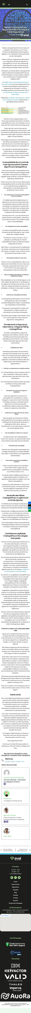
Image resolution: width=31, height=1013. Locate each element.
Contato (15, 898)
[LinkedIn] (29, 508)
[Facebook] (11, 877)
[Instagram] (15, 877)
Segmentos (15, 887)
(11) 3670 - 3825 (9, 762)
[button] (9, 4)
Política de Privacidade (15, 903)
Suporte (15, 900)
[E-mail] (5, 784)
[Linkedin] (19, 877)
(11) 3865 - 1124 (19, 762)
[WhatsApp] (29, 511)
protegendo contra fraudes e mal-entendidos (16, 570)
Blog (15, 892)
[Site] (5, 822)
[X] (29, 505)
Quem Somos (15, 884)
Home (15, 882)
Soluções (15, 890)
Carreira (15, 895)
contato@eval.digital (15, 874)
